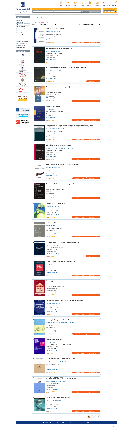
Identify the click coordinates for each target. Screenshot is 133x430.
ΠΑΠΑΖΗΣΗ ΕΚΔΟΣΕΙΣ (56, 325)
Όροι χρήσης (53, 422)
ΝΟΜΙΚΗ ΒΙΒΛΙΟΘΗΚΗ (55, 34)
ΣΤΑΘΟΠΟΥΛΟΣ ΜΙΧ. (52, 361)
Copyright (43, 422)
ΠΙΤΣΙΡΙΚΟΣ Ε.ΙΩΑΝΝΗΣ (52, 245)
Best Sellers (76, 9)
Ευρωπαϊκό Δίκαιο (21, 34)
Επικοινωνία (97, 5)
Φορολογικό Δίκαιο (21, 47)
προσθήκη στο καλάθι (79, 42)
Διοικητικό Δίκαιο (21, 26)
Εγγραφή (68, 5)
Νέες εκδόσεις (43, 9)
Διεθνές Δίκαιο (20, 22)
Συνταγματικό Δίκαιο (21, 45)
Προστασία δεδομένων (62, 422)
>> (98, 416)
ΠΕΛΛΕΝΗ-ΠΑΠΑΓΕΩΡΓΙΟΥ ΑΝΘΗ (55, 128)
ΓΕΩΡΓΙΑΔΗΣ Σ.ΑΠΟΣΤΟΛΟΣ (53, 51)
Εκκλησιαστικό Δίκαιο (22, 28)
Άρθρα (71, 9)
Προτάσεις (51, 9)
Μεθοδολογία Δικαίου (22, 37)
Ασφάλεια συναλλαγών (73, 422)
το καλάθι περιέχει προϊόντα (106, 2)
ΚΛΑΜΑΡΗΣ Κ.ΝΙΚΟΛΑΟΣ (66, 148)
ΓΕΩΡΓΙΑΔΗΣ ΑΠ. (62, 361)
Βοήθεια (48, 422)
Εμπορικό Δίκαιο (21, 30)
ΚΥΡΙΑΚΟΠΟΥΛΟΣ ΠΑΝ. (65, 284)
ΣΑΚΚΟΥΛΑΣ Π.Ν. (54, 73)
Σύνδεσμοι (90, 422)
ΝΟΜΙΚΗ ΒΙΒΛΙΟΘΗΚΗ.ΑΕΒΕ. (57, 170)
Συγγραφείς (65, 9)
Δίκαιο (18, 24)
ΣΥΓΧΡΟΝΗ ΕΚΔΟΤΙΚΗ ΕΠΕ (57, 286)
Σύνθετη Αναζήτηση (94, 11)
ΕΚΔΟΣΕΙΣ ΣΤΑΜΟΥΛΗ (55, 92)
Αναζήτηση (84, 11)
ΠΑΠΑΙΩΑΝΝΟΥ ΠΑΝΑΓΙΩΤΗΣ (65, 323)
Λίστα (83, 5)
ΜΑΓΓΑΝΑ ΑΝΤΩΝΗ (51, 323)
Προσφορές (58, 9)
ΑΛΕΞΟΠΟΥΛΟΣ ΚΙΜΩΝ (52, 342)
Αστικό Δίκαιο (20, 20)
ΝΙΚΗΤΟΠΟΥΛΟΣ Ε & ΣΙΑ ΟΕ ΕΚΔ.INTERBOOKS (62, 403)
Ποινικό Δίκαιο (20, 39)
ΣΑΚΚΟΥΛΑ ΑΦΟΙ (55, 364)
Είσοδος (75, 5)
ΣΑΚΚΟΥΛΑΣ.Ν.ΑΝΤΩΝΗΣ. (56, 53)
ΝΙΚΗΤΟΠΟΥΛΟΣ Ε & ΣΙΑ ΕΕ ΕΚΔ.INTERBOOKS (62, 344)
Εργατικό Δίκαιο (20, 32)
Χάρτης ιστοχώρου (83, 422)
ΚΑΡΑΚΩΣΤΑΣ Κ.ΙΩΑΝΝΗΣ (53, 31)
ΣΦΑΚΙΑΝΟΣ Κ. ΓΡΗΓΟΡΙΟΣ (53, 400)
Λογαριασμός (90, 5)
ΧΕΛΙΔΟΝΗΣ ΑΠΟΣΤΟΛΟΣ (53, 167)
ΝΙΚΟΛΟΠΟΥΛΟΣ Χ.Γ (51, 109)
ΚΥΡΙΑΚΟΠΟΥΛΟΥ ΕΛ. (52, 284)
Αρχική (60, 5)
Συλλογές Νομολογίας (22, 43)
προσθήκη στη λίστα (93, 42)
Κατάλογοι (83, 9)
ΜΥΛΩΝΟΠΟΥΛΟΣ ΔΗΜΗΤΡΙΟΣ (54, 90)
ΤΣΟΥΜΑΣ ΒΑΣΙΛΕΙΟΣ (52, 187)
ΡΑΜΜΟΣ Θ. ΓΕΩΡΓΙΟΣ (52, 148)
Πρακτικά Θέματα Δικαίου (23, 41)
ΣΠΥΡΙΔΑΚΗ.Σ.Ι (50, 225)
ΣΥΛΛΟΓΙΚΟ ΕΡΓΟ (51, 264)
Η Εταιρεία (36, 9)
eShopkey (115, 426)
